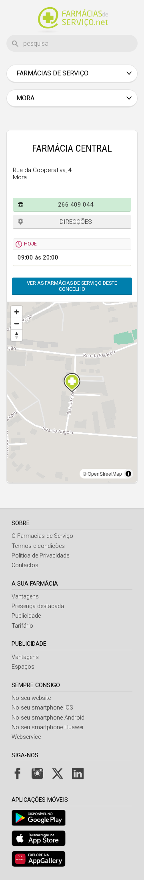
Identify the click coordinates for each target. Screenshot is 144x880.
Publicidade (26, 615)
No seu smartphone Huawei (47, 727)
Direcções (76, 221)
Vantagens (25, 596)
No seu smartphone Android (48, 717)
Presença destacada (38, 606)
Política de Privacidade (40, 555)
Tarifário (22, 625)
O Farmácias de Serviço (42, 536)
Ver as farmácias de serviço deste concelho (72, 286)
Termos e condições (38, 546)
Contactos (25, 565)
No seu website (31, 698)
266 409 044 (76, 204)
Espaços (23, 666)
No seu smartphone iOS (42, 707)
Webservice (26, 737)
